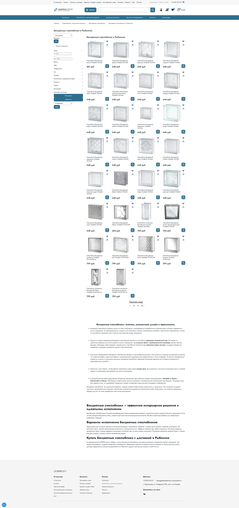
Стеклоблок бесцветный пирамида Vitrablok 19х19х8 (94, 159)
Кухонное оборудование (135, 17)
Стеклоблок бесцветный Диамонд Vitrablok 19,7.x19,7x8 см (94, 257)
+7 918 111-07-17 (176, 2)
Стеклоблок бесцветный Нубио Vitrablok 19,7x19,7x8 (121, 224)
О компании (58, 2)
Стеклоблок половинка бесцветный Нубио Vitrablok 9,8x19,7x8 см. (94, 290)
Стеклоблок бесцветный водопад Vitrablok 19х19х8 (146, 62)
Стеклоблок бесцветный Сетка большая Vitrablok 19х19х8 (95, 192)
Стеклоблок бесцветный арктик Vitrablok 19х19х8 (120, 62)
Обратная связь (84, 490)
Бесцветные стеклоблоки (97, 23)
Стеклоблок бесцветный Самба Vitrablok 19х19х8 (171, 158)
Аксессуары (166, 17)
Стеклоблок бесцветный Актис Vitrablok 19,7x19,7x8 (146, 257)
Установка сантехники (86, 493)
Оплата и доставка (76, 2)
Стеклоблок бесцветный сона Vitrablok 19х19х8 (94, 224)
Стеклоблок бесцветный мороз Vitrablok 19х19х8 (95, 125)
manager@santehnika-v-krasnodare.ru (169, 480)
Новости (127, 2)
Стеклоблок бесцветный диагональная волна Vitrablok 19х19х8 (120, 93)
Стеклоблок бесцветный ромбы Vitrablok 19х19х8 (120, 125)
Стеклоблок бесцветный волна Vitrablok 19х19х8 (94, 62)
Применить (68, 96)
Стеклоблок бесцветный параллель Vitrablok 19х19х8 (145, 126)
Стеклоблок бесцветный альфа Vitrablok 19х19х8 (171, 125)
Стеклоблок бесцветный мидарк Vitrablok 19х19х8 (171, 92)
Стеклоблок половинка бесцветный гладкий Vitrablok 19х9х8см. (145, 225)
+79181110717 (148, 480)
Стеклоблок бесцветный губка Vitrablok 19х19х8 (94, 92)
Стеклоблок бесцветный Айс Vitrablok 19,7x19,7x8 (120, 257)
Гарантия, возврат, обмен (87, 487)
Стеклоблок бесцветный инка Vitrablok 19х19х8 (145, 92)
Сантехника (65, 17)
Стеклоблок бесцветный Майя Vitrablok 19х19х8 (120, 191)
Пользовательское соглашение (63, 490)
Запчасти (152, 17)
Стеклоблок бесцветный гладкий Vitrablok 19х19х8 (171, 62)
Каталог (66, 2)
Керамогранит (106, 493)
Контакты (120, 2)
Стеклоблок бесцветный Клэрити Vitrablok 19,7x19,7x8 (171, 257)
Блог (133, 2)
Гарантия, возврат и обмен (92, 2)
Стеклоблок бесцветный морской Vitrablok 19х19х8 (171, 191)
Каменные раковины (113, 17)
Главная (56, 23)
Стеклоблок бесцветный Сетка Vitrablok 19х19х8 (145, 191)
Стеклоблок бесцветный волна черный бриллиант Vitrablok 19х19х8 (171, 225)
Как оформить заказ (109, 2)
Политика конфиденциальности (63, 493)
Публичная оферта (59, 487)
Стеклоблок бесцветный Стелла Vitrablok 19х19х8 (120, 158)
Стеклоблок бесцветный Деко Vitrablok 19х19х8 (145, 158)
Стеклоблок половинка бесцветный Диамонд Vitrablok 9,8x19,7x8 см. (120, 290)
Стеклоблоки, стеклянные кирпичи (87, 17)
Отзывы (139, 2)
